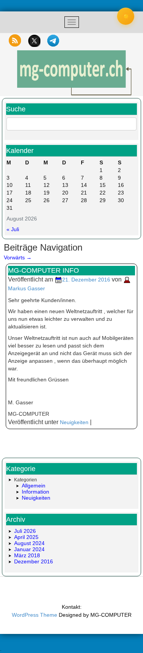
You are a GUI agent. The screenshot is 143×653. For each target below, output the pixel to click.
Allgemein (33, 486)
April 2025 (26, 537)
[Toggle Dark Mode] (125, 16)
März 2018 (27, 555)
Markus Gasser (26, 288)
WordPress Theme (34, 615)
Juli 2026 (25, 531)
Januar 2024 (29, 549)
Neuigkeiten (74, 422)
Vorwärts (18, 257)
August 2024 (29, 543)
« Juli (12, 229)
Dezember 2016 (33, 561)
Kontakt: (72, 607)
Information (35, 492)
